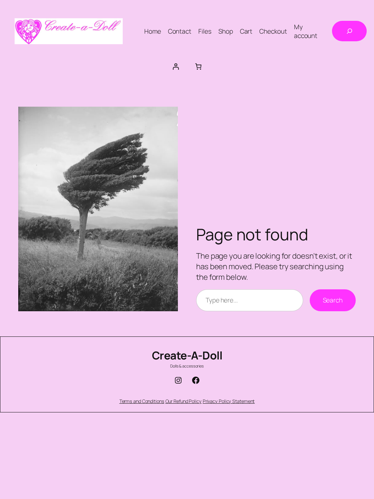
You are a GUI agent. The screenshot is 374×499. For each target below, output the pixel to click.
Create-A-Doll (187, 355)
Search (333, 300)
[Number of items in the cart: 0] (198, 66)
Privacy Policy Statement (229, 401)
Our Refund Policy (183, 401)
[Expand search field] (349, 31)
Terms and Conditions (141, 401)
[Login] (175, 66)
